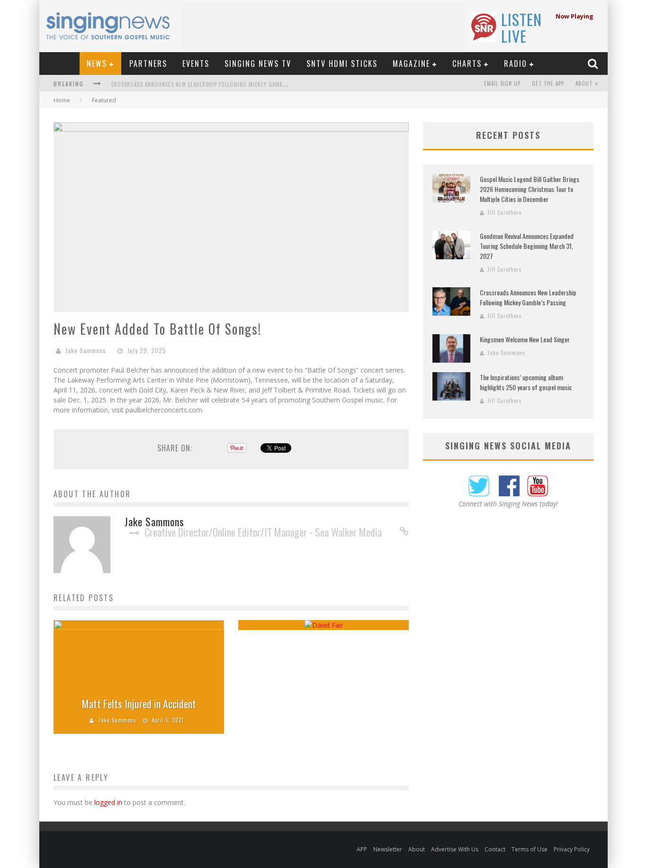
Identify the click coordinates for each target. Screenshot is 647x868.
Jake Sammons (85, 350)
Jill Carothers (504, 212)
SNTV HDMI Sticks (341, 63)
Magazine (411, 63)
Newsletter (387, 849)
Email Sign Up (502, 83)
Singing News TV (258, 63)
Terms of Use (530, 849)
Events (195, 63)
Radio (515, 63)
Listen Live (521, 27)
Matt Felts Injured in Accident (139, 703)
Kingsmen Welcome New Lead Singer (525, 339)
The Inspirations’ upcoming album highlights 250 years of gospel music (526, 382)
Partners (148, 63)
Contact (495, 849)
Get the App (548, 83)
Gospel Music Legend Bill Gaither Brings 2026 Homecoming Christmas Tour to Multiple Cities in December (529, 189)
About (584, 83)
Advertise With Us (454, 849)
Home (62, 100)
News (97, 63)
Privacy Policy (572, 849)
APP (362, 849)
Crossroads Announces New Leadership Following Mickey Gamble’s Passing (213, 84)
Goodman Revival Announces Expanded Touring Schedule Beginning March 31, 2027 (527, 246)
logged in (108, 802)
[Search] (594, 63)
